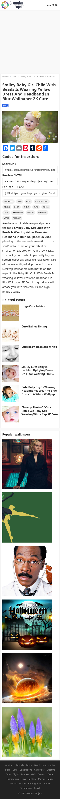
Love (24, 778)
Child (26, 207)
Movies (41, 778)
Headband (18, 212)
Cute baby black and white (39, 347)
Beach (37, 765)
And (20, 201)
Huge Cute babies (33, 306)
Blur (16, 207)
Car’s (14, 769)
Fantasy (25, 774)
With (6, 218)
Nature (13, 783)
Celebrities (39, 769)
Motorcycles (48, 765)
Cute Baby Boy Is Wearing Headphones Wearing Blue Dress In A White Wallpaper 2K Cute (40, 392)
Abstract (9, 765)
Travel (37, 787)
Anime (29, 765)
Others (22, 783)
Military (32, 778)
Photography (35, 783)
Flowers (41, 774)
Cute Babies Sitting (34, 326)
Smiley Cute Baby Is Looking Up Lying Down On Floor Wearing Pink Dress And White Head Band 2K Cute (37, 374)
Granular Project (34, 793)
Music (50, 778)
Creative (51, 769)
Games (51, 774)
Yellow (16, 218)
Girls (33, 774)
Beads (7, 207)
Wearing (42, 212)
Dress (45, 207)
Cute (14, 76)
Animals (20, 765)
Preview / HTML (12, 175)
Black (7, 769)
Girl (6, 212)
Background (41, 201)
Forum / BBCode (13, 187)
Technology (26, 787)
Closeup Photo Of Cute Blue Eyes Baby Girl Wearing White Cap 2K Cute (40, 411)
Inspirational (13, 778)
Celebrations (26, 769)
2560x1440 (8, 201)
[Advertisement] (30, 42)
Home (5, 76)
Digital (16, 774)
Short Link (9, 164)
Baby (28, 201)
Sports (47, 783)
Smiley (30, 212)
